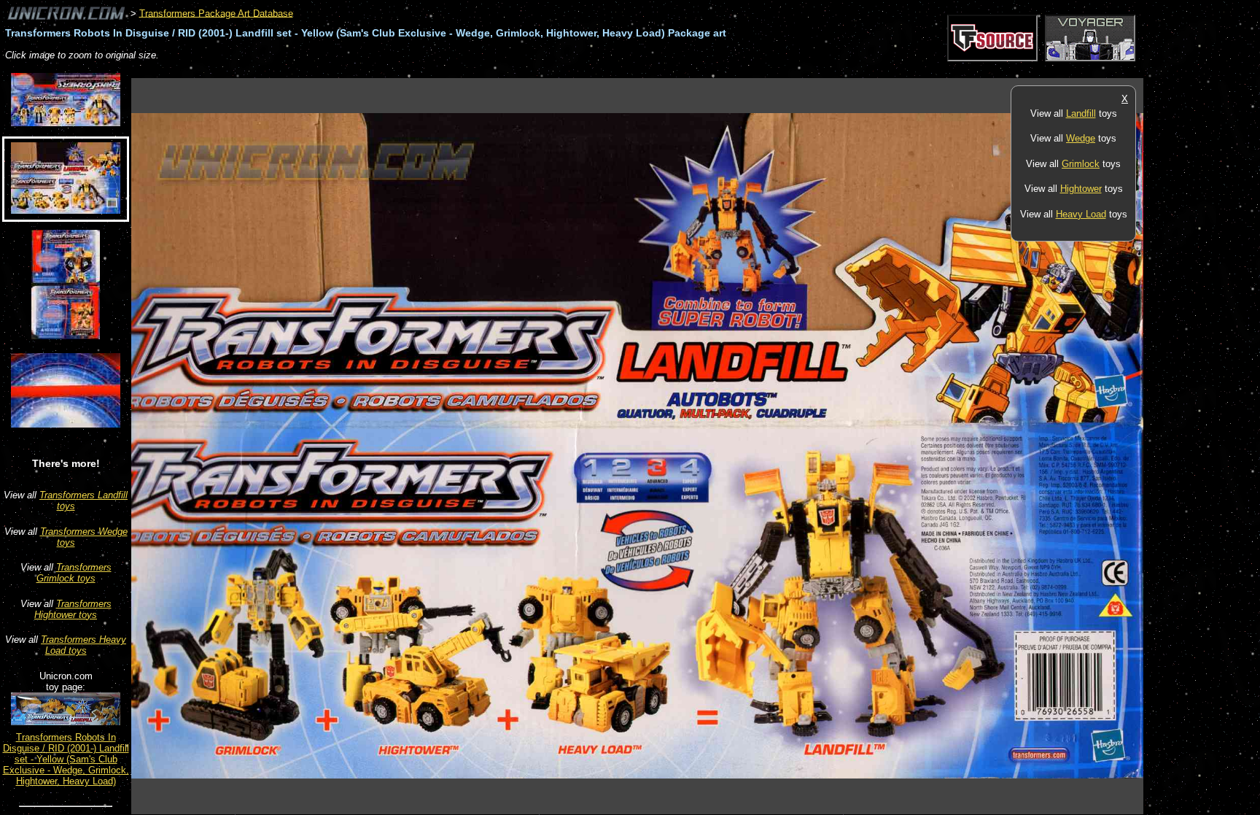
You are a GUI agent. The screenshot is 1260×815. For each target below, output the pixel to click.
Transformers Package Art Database (216, 12)
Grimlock (1081, 163)
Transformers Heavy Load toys (83, 645)
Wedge (1080, 138)
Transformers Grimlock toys (74, 573)
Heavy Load (1081, 214)
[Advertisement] (396, 70)
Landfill (1081, 113)
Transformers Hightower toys (73, 609)
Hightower (1081, 188)
